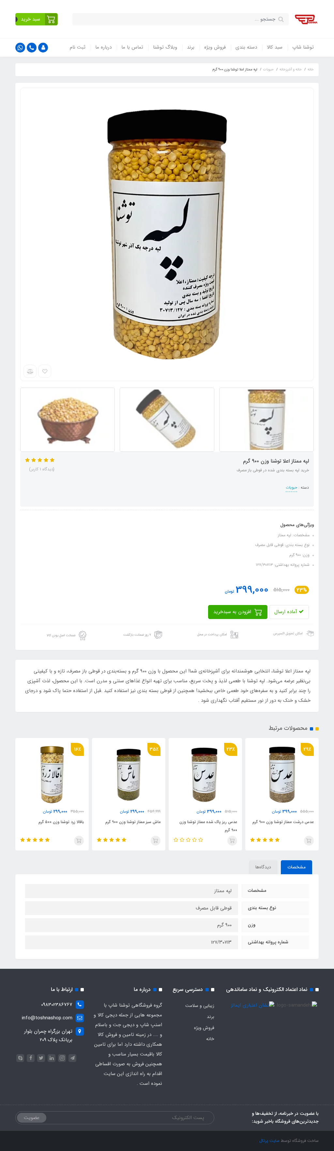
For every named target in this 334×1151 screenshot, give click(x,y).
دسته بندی (246, 47)
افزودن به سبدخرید (233, 612)
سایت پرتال (269, 1140)
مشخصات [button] (296, 867)
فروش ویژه (215, 47)
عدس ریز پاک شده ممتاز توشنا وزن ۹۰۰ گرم (208, 826)
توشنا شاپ (303, 47)
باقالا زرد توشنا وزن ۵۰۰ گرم (61, 822)
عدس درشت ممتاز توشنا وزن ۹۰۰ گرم (283, 822)
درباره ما (103, 47)
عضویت (31, 1118)
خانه (210, 1038)
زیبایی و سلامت (199, 1005)
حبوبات (291, 487)
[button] (36, 19)
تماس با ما (132, 47)
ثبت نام (77, 47)
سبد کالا (274, 47)
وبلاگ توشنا (165, 47)
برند (190, 47)
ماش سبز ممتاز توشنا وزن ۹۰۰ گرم (132, 822)
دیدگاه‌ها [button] (263, 867)
